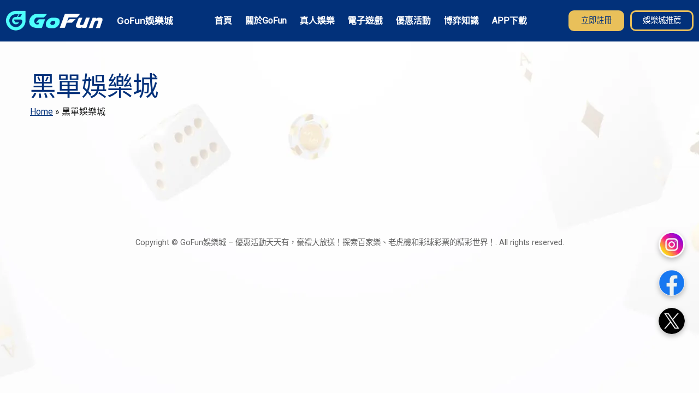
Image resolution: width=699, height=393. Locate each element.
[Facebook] (672, 283)
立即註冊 (596, 20)
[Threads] (672, 321)
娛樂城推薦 (662, 20)
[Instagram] (672, 244)
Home (41, 111)
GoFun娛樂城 (145, 20)
